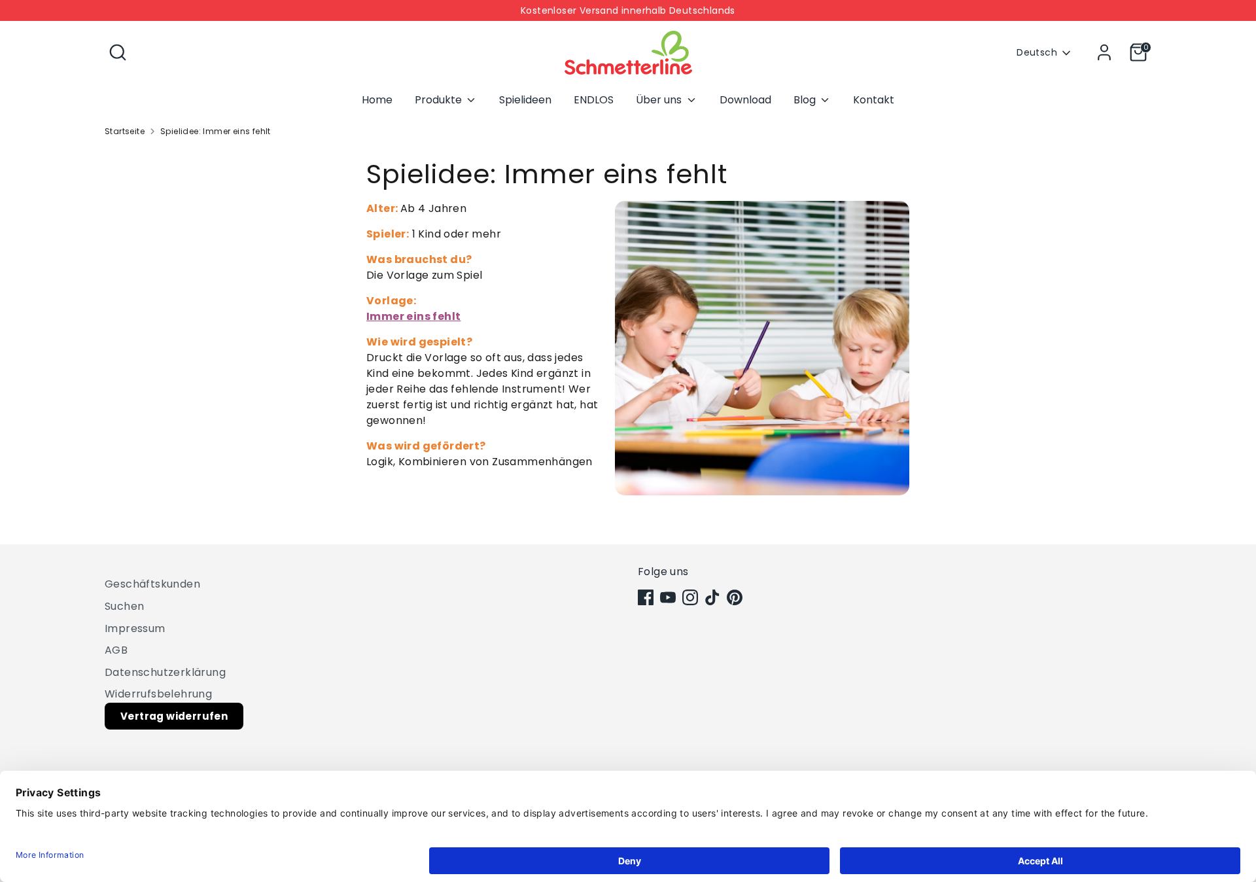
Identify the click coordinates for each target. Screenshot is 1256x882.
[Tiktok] (712, 597)
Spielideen (525, 99)
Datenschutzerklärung (165, 672)
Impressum (135, 628)
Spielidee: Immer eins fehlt (215, 131)
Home (377, 99)
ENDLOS (594, 99)
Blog (806, 99)
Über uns (660, 99)
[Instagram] (690, 597)
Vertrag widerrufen (174, 716)
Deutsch (1037, 52)
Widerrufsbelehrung (158, 693)
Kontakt (873, 99)
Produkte (439, 99)
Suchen (124, 606)
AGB (116, 650)
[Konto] (1104, 52)
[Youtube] (668, 597)
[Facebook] (646, 597)
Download (745, 99)
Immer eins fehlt (413, 316)
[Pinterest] (734, 597)
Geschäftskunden (152, 583)
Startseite (125, 131)
